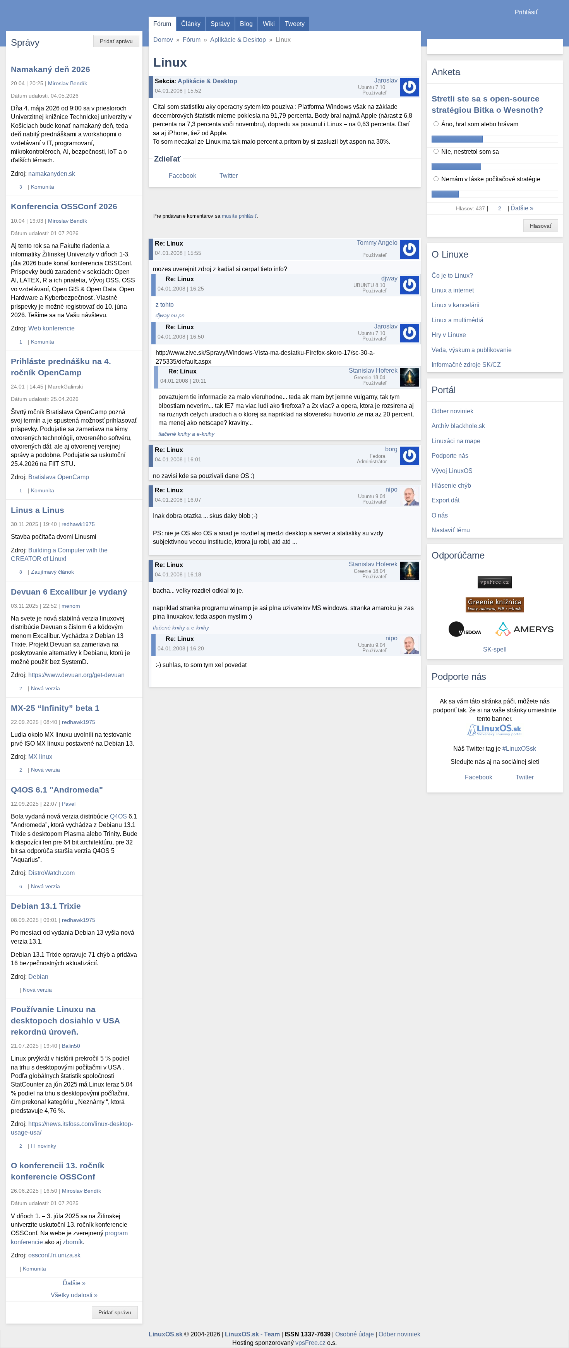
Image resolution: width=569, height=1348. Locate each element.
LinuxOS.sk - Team (252, 1334)
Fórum (162, 24)
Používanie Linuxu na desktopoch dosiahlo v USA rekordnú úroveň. (65, 1020)
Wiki (269, 24)
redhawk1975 (78, 524)
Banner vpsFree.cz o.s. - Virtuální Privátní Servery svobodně (495, 582)
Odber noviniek (399, 1334)
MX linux (40, 756)
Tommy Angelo (377, 242)
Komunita (42, 187)
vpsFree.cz (310, 1342)
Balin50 (71, 1046)
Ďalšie (72, 1283)
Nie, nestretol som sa (469, 151)
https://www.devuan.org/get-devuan (76, 675)
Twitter (228, 175)
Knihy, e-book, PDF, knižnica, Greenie (495, 604)
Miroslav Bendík (67, 83)
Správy (220, 24)
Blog (246, 24)
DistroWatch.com (51, 873)
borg (391, 449)
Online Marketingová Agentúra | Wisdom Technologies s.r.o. (465, 629)
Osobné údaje (354, 1334)
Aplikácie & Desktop (238, 39)
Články (191, 24)
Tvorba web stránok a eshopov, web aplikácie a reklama (524, 629)
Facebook (182, 175)
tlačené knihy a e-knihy (186, 434)
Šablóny (559, 27)
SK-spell (495, 649)
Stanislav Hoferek (373, 370)
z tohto (165, 304)
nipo (392, 489)
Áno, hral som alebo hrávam (479, 124)
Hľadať (556, 46)
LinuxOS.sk (50, 15)
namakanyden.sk (51, 173)
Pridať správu (116, 41)
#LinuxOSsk (519, 748)
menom (71, 606)
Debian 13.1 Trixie (46, 905)
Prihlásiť (526, 12)
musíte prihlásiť (239, 216)
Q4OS (118, 816)
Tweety (295, 24)
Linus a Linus (37, 510)
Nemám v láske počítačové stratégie (490, 179)
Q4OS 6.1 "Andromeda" (57, 789)
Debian (38, 976)
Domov (163, 39)
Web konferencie (51, 328)
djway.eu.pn (170, 315)
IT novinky (43, 1146)
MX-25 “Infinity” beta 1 (55, 707)
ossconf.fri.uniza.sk (54, 1255)
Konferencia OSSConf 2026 (64, 206)
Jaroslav (386, 80)
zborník (73, 1242)
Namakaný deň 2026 (50, 69)
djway (389, 278)
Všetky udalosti (72, 1295)
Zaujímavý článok (52, 572)
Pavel (68, 804)
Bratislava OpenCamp (58, 477)
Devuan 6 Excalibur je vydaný (69, 591)
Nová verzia (45, 688)
